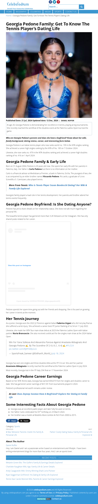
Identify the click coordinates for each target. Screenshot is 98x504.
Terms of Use (46, 492)
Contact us (70, 11)
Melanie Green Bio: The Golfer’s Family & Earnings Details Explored (34, 462)
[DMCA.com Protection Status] (44, 498)
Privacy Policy (62, 492)
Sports (58, 11)
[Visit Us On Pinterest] (58, 1)
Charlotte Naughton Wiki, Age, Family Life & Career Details (30, 466)
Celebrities (35, 11)
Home (9, 11)
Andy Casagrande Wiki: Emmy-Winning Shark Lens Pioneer (30, 470)
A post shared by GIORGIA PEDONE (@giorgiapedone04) (38, 301)
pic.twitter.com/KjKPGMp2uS (23, 348)
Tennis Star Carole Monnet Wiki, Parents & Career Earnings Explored (34, 479)
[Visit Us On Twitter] (54, 1)
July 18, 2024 (58, 353)
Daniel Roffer (67, 120)
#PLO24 (70, 345)
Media (48, 11)
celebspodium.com (42, 489)
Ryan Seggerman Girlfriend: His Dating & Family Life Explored (32, 475)
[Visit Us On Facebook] (50, 1)
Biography (21, 11)
